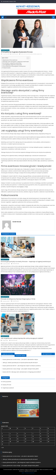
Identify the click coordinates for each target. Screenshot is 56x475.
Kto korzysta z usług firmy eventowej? (12, 63)
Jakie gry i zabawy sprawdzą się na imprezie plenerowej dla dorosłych (20, 362)
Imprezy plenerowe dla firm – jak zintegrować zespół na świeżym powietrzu (22, 365)
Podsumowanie (6, 68)
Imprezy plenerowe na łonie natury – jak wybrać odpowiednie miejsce (20, 359)
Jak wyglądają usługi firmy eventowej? (12, 64)
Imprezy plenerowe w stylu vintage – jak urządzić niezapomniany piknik (21, 369)
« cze (2, 447)
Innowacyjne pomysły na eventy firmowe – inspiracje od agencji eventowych (26, 261)
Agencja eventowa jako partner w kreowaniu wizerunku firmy (9, 354)
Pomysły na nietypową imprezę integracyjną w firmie (18, 299)
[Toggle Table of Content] (27, 58)
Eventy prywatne (7, 381)
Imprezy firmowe (5, 50)
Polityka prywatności (29, 472)
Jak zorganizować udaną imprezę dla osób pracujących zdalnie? (22, 338)
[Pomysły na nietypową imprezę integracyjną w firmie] (28, 284)
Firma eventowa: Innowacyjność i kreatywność (14, 66)
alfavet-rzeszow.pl (28, 6)
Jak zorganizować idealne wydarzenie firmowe (49, 354)
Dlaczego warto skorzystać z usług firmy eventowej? (16, 61)
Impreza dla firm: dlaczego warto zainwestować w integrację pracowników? (22, 372)
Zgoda (23, 472)
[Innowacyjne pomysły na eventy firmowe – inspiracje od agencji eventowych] (28, 247)
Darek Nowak (15, 54)
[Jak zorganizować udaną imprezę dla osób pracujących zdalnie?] (28, 324)
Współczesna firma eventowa (10, 60)
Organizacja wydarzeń (8, 388)
